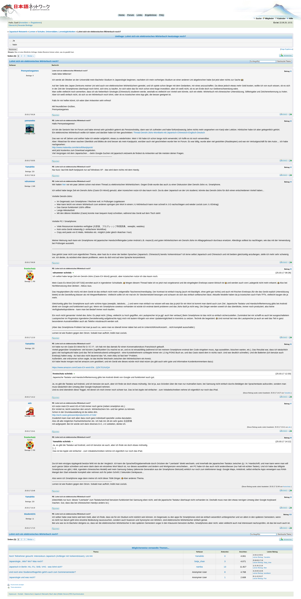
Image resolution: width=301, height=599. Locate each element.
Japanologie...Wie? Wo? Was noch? (26, 561)
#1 (291, 71)
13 (225, 567)
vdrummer (30, 181)
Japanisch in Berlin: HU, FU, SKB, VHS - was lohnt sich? (35, 567)
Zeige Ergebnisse (287, 49)
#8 (291, 438)
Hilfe (291, 19)
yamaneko (30, 120)
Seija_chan (199, 561)
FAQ (161, 15)
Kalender (281, 19)
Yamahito (30, 167)
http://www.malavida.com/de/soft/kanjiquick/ (72, 147)
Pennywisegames (30, 71)
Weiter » (30, 56)
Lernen (32, 32)
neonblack (267, 573)
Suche (259, 19)
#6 (291, 344)
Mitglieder (269, 19)
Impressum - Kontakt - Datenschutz (21, 594)
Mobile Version (63, 594)
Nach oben (53, 594)
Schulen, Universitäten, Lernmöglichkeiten (56, 32)
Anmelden (23, 23)
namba (199, 567)
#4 (291, 182)
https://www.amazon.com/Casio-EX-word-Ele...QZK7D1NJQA (81, 367)
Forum (130, 15)
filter (265, 568)
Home (122, 15)
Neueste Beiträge (25, 25)
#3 (291, 167)
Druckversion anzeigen (17, 584)
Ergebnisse (150, 15)
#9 (291, 497)
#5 (291, 269)
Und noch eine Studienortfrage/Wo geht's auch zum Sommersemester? (42, 572)
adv (30, 403)
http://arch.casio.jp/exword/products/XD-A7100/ (74, 415)
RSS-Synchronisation (76, 594)
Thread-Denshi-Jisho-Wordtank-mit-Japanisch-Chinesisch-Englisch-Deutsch (169, 132)
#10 (290, 514)
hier (64, 184)
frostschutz (287, 486)
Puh (265, 578)
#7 (291, 404)
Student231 (30, 514)
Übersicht (13, 25)
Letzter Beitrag (258, 557)
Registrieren (36, 23)
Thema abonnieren (16, 587)
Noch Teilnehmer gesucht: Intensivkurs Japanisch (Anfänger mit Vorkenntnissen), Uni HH (51, 556)
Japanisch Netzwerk (18, 32)
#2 (291, 121)
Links (139, 15)
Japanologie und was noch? (22, 577)
